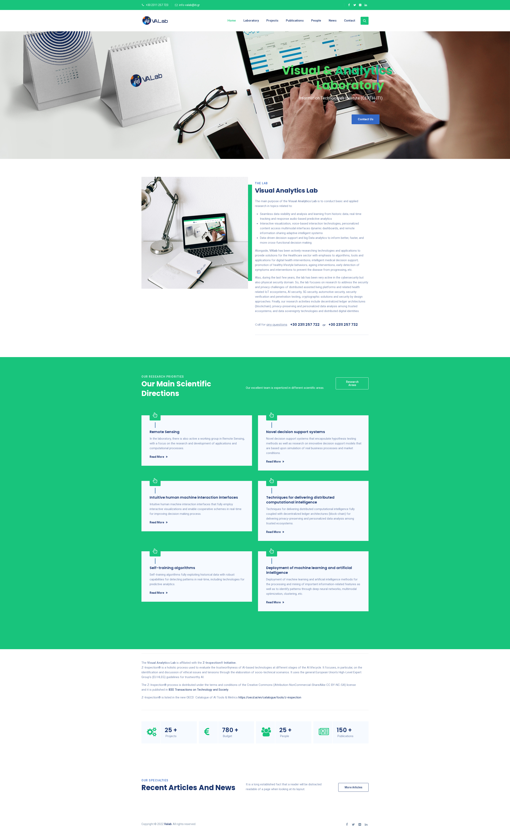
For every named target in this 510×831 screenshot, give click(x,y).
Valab (168, 824)
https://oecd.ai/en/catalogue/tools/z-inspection (269, 697)
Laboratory (251, 20)
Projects (272, 20)
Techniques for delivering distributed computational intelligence (300, 500)
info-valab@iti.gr (189, 5)
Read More (157, 456)
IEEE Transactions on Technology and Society (198, 689)
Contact (349, 20)
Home (232, 20)
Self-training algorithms (172, 567)
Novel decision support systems (295, 431)
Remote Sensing (164, 431)
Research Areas (352, 383)
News (332, 20)
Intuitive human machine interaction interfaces (194, 497)
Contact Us (365, 119)
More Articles (353, 787)
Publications (295, 20)
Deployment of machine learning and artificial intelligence (309, 570)
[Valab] (162, 20)
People (316, 20)
